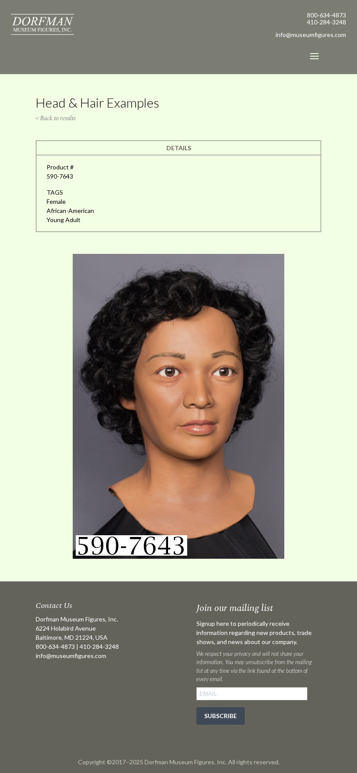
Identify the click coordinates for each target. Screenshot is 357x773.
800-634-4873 (326, 15)
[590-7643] (178, 556)
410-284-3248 (326, 22)
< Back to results (56, 118)
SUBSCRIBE (220, 715)
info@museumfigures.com (71, 655)
